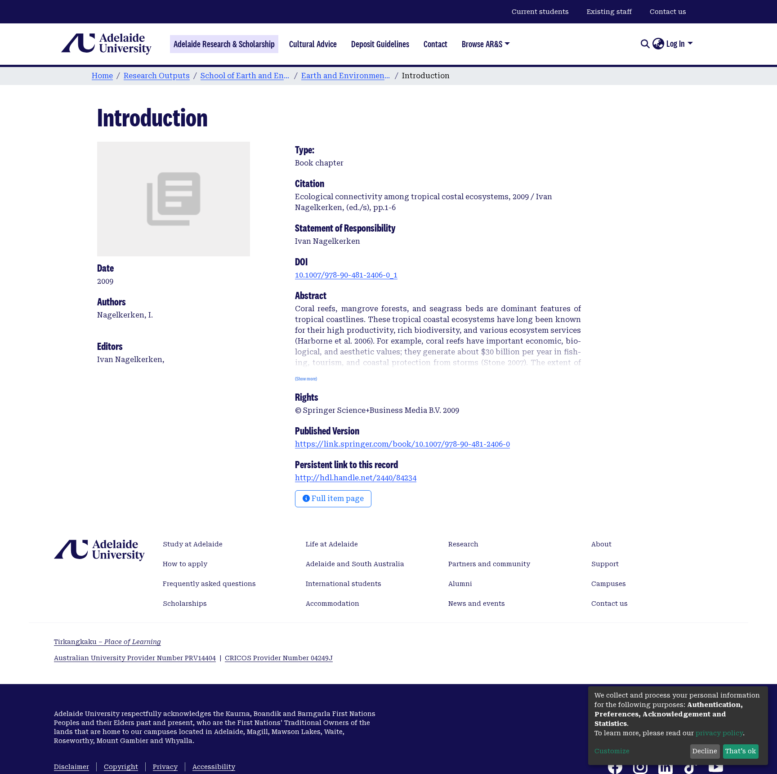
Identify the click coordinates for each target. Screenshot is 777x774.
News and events (476, 603)
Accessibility (213, 766)
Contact (435, 44)
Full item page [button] (337, 498)
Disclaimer (71, 766)
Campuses (608, 583)
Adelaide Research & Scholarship (224, 44)
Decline (704, 751)
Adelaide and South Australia (355, 564)
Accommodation (332, 603)
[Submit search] (645, 44)
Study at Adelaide (193, 544)
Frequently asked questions (209, 583)
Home (102, 76)
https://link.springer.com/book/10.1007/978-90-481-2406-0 (402, 444)
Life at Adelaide (332, 544)
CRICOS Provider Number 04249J (279, 658)
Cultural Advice (313, 44)
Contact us (668, 11)
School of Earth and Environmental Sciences (245, 76)
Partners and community (489, 564)
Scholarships (185, 603)
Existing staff (609, 11)
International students (343, 583)
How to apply (185, 564)
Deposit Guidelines (380, 44)
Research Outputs (157, 76)
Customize (612, 751)
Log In (675, 43)
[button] (658, 44)
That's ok (740, 751)
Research (463, 544)
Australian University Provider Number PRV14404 (135, 658)
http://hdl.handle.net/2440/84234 (355, 478)
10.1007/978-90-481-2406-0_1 (346, 275)
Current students (540, 11)
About (601, 544)
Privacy (165, 766)
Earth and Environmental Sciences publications (346, 76)
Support (605, 564)
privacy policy (719, 733)
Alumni (460, 583)
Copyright (121, 766)
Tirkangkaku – (107, 641)
